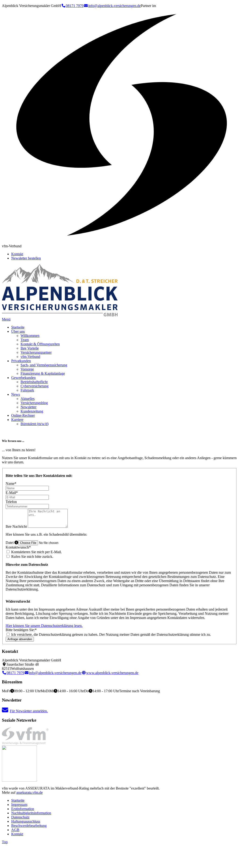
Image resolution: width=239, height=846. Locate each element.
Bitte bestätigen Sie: (21, 630)
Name (11, 484)
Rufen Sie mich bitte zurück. (31, 557)
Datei (10, 543)
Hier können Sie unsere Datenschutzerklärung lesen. (44, 626)
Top (5, 842)
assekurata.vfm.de (29, 792)
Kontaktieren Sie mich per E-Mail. (36, 552)
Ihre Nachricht (17, 526)
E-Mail (12, 493)
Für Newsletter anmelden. (29, 711)
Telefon (11, 502)
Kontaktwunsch (18, 547)
